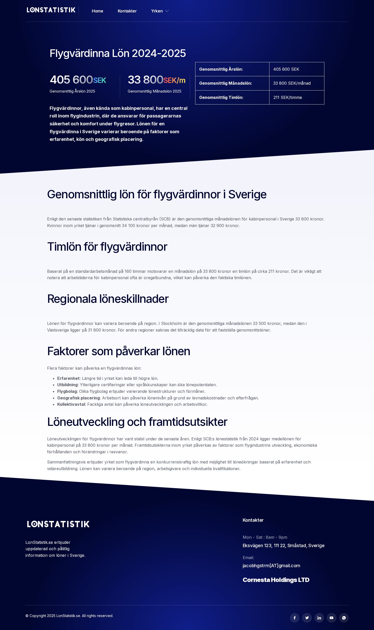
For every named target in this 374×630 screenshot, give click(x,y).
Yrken (157, 10)
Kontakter (127, 10)
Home (97, 10)
